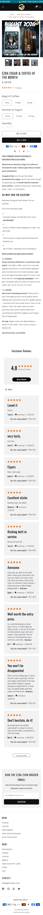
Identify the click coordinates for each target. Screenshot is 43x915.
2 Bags (18, 103)
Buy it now (21, 140)
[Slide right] (39, 62)
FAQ (4, 871)
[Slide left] (3, 62)
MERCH (5, 860)
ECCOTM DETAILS (9, 837)
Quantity (7, 123)
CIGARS (5, 823)
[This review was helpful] (29, 742)
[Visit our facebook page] (3, 888)
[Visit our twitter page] (19, 888)
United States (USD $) (20, 900)
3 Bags (29, 103)
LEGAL (4, 867)
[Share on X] (19, 151)
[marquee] (21, 1)
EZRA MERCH (7, 830)
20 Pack (31, 116)
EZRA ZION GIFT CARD (11, 864)
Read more (23, 588)
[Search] (40, 7)
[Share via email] (28, 151)
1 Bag (7, 103)
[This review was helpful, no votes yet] (29, 419)
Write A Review (21, 379)
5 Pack (7, 116)
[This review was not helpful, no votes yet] (33, 550)
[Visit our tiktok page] (13, 888)
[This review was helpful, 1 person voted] (29, 597)
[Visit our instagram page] (8, 888)
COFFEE (5, 826)
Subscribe (21, 802)
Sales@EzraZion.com (11, 883)
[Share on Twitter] (23, 151)
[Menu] (3, 7)
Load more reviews (21, 755)
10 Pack (19, 116)
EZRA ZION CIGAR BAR (11, 833)
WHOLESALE (7, 849)
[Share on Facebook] (15, 151)
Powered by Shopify (21, 910)
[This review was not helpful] (33, 419)
